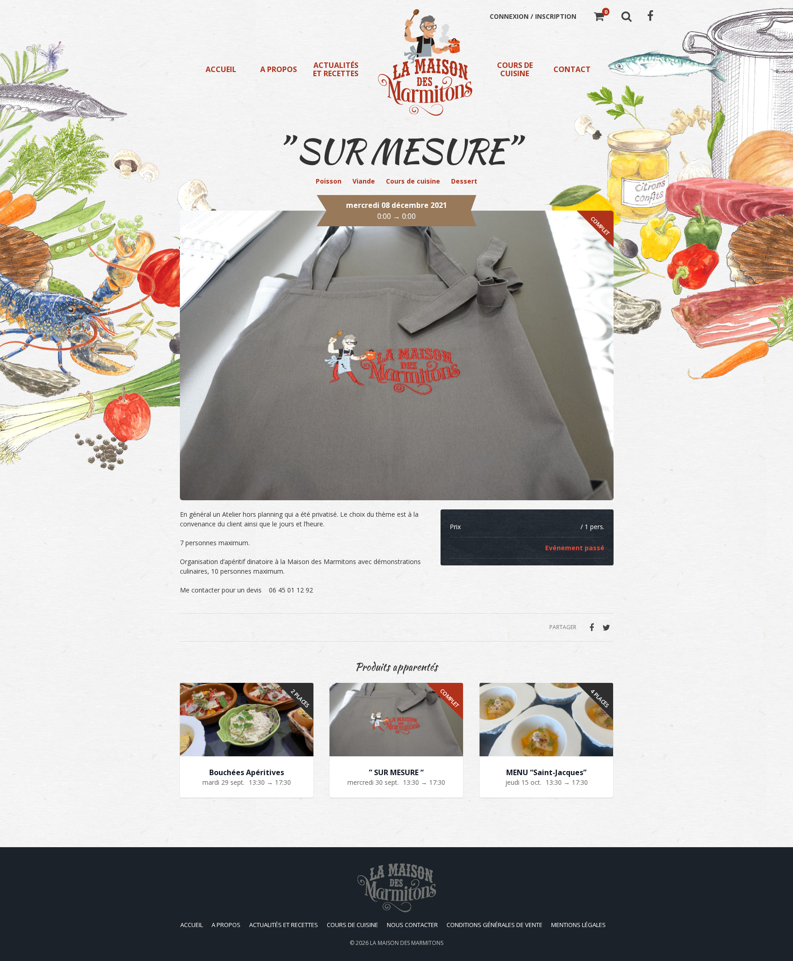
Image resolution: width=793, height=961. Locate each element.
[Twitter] (607, 627)
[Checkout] (599, 17)
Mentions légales (578, 925)
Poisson (328, 181)
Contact (572, 69)
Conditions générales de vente (494, 925)
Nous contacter (412, 925)
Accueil (221, 69)
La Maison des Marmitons (406, 943)
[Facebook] (591, 627)
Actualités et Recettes (335, 69)
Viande (363, 181)
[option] (397, 355)
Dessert (464, 181)
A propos (278, 69)
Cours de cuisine (515, 69)
